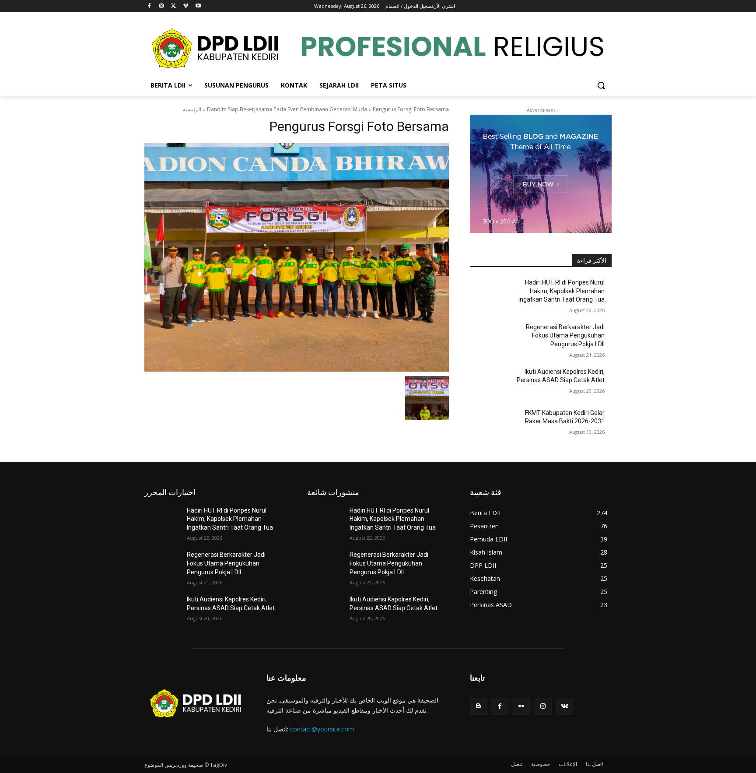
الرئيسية (192, 109)
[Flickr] (521, 706)
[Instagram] (162, 6)
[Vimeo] (186, 6)
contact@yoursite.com (322, 729)
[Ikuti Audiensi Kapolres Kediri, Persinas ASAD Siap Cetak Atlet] (491, 382)
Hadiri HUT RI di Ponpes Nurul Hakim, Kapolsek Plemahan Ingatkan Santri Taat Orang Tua (561, 291)
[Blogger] (478, 706)
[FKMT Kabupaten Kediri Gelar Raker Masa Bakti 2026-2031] (491, 424)
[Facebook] (149, 6)
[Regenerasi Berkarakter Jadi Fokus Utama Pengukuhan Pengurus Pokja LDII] (491, 338)
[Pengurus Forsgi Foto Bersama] (296, 257)
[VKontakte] (564, 706)
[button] (601, 85)
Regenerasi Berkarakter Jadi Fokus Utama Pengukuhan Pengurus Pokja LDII (565, 335)
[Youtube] (198, 6)
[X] (174, 6)
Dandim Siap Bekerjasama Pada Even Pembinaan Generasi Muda (287, 109)
